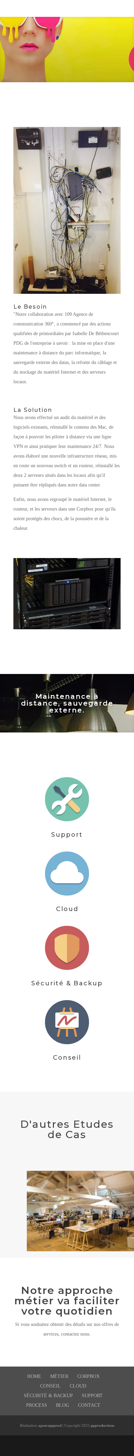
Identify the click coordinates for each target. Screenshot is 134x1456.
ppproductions (102, 1425)
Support (67, 834)
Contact (89, 1405)
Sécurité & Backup (67, 983)
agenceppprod (50, 1425)
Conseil (67, 1057)
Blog (62, 1405)
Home (34, 1376)
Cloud (67, 909)
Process (36, 1405)
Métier (59, 1376)
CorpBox (88, 1376)
